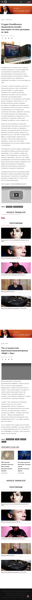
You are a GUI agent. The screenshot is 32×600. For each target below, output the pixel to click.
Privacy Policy (13, 597)
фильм (15, 383)
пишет (19, 112)
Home (2, 19)
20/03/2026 (21, 473)
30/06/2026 (4, 473)
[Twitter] (5, 38)
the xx (3, 441)
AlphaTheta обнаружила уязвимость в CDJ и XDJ (13, 308)
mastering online (18, 206)
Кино (6, 343)
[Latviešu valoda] (2, 218)
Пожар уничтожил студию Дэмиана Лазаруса (13, 274)
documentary (10, 439)
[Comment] (8, 38)
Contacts (28, 597)
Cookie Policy (21, 597)
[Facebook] (2, 38)
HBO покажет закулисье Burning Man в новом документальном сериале (7, 466)
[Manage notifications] (28, 596)
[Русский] (4, 218)
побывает (8, 431)
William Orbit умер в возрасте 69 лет (10, 258)
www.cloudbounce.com (18, 184)
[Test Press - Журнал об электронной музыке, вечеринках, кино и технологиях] (10, 2)
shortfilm (23, 439)
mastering (9, 206)
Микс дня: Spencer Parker (7, 291)
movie (17, 439)
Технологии (8, 19)
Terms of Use (4, 597)
